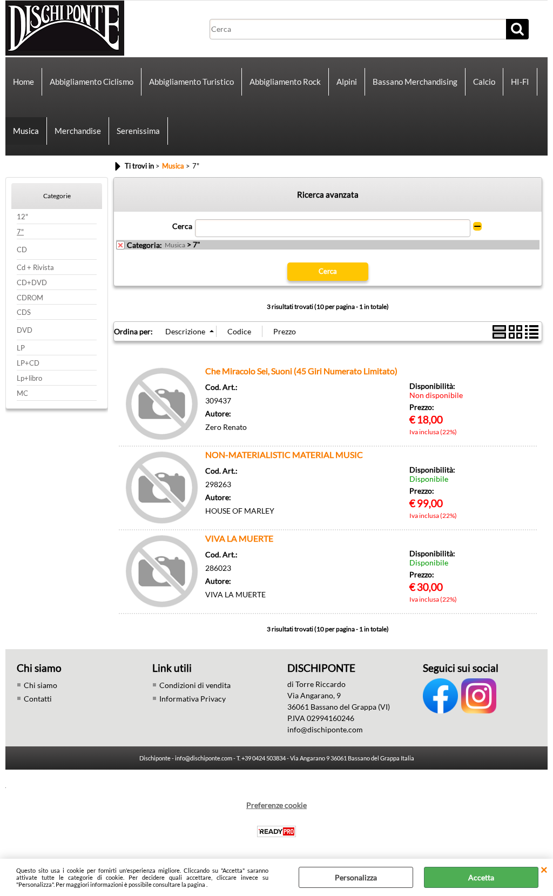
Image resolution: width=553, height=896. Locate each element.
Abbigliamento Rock (285, 81)
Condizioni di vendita (195, 685)
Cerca (182, 226)
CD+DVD (32, 283)
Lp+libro (29, 378)
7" (20, 232)
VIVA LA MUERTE (239, 538)
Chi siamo (40, 685)
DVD (24, 330)
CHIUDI (544, 869)
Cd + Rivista (35, 268)
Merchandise (78, 131)
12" (22, 217)
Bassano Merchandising (415, 81)
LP (21, 348)
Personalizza (356, 877)
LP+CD (28, 363)
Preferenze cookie (276, 805)
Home (23, 81)
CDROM (30, 298)
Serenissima (138, 131)
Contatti (38, 698)
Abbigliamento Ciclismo (91, 81)
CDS (24, 312)
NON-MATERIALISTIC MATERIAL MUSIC (284, 454)
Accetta (481, 877)
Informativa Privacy (192, 698)
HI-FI (520, 81)
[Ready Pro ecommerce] (276, 831)
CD (22, 250)
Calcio (484, 81)
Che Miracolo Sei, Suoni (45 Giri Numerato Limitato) (301, 371)
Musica (26, 131)
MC (22, 393)
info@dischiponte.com (325, 729)
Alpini (346, 81)
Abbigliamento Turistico (191, 81)
